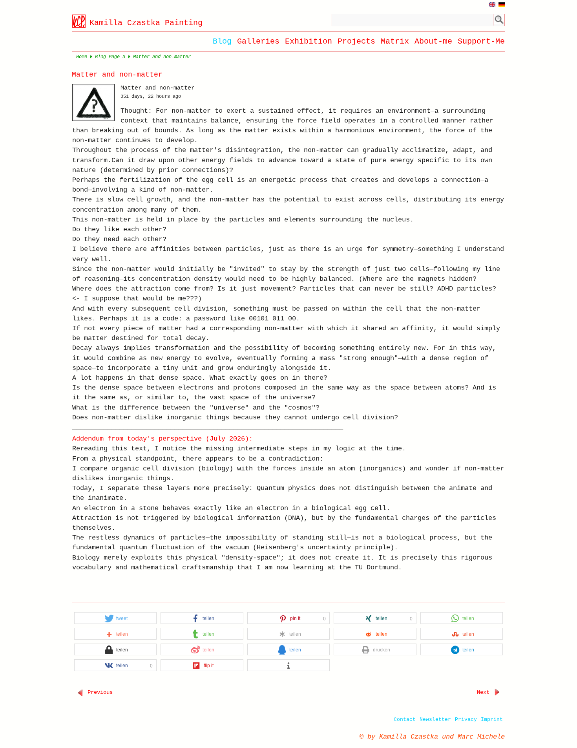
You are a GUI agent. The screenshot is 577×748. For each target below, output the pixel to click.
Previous (98, 692)
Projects (356, 41)
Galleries (258, 41)
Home (81, 57)
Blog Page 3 (110, 57)
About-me (433, 41)
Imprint (492, 719)
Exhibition (308, 41)
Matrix (395, 41)
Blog (222, 41)
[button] (116, 618)
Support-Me (481, 41)
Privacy (466, 719)
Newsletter (435, 719)
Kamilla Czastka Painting (146, 22)
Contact (405, 719)
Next (485, 692)
